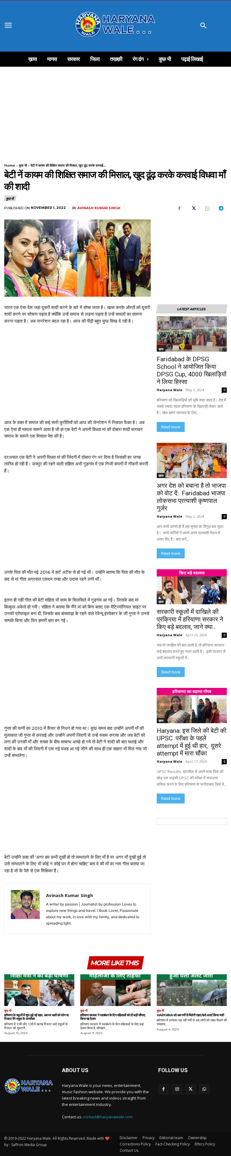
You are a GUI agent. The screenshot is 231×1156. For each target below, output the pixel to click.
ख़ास (161, 349)
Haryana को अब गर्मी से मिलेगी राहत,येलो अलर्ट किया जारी (190, 1015)
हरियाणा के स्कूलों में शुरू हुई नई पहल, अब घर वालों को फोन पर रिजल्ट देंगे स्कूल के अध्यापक (36, 1017)
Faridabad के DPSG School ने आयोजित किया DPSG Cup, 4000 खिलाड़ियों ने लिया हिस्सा (191, 370)
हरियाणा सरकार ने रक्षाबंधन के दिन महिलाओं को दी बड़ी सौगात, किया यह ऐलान (113, 1017)
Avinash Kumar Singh (98, 208)
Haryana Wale (169, 390)
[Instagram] (177, 1089)
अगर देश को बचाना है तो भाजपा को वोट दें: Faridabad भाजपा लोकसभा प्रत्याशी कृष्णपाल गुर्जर (191, 497)
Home (9, 165)
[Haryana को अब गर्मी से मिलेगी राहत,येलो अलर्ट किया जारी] (192, 990)
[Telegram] (221, 208)
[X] (193, 208)
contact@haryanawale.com (108, 1116)
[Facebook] (179, 208)
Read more (170, 427)
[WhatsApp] (207, 208)
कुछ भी (23, 165)
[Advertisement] (115, 111)
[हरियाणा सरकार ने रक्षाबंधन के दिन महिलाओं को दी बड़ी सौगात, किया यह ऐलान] (115, 990)
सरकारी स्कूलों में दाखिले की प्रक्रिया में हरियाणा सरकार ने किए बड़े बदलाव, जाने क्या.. (190, 619)
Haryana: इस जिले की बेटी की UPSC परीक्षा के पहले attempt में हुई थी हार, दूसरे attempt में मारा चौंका (191, 742)
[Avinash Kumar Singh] (25, 909)
